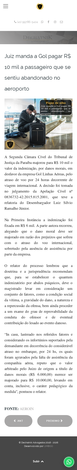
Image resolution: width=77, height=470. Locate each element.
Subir (36, 461)
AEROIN (27, 408)
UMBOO (48, 446)
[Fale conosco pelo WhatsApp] (69, 462)
